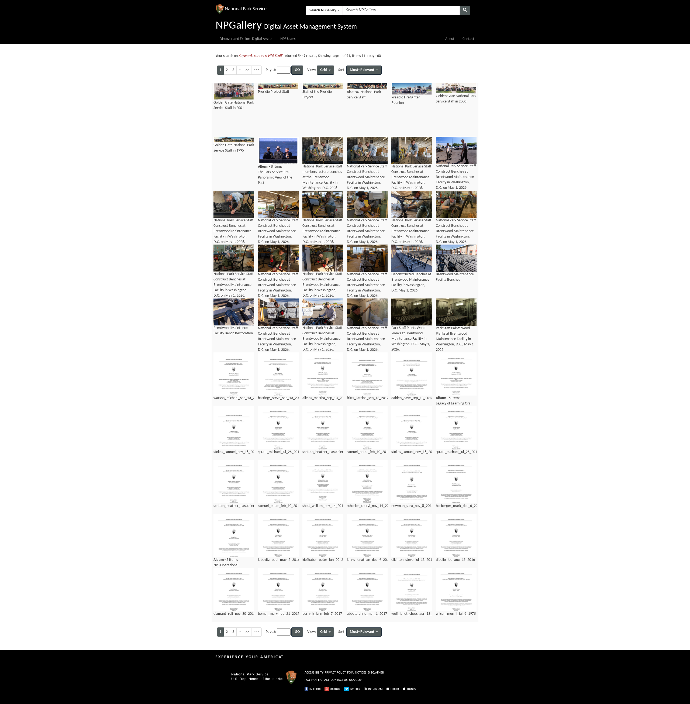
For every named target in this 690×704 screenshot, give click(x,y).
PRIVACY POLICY (335, 672)
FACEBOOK (315, 689)
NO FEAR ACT (320, 680)
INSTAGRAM (375, 689)
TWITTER (354, 689)
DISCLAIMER (376, 672)
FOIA (350, 672)
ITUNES (411, 689)
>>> (256, 70)
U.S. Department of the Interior (257, 679)
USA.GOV (355, 680)
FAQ (307, 680)
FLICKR (394, 689)
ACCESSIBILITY (314, 672)
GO (297, 70)
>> (247, 70)
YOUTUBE (335, 689)
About (449, 39)
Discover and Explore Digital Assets (246, 39)
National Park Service (250, 674)
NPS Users (287, 39)
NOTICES (361, 672)
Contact (468, 39)
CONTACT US (339, 680)
